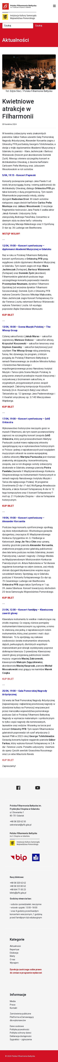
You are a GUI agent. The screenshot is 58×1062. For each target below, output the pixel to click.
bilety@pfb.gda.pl (18, 893)
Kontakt (13, 1008)
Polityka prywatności (19, 1029)
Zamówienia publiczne (20, 1013)
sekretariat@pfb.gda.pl (20, 825)
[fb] (18, 787)
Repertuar (14, 949)
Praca (12, 1005)
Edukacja (14, 953)
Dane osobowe (17, 1026)
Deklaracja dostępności (20, 1036)
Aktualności (15, 946)
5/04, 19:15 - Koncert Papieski (19, 175)
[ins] (28, 787)
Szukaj (38, 25)
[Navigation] (54, 6)
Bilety (12, 956)
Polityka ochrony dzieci (20, 1033)
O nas (12, 959)
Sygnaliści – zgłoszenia (21, 1039)
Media (13, 1001)
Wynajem (14, 963)
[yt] (37, 787)
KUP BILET (8, 679)
